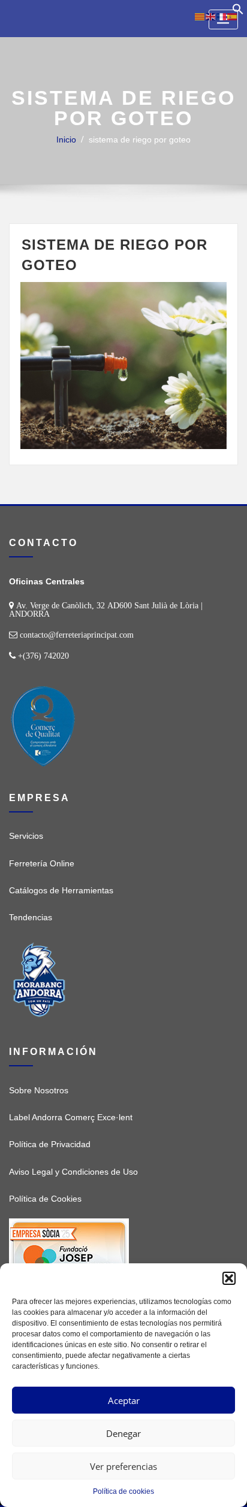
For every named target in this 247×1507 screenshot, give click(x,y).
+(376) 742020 (43, 655)
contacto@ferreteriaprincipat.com (77, 634)
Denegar (123, 1433)
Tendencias (30, 917)
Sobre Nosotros (38, 1090)
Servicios (26, 836)
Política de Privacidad (50, 1144)
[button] (229, 1278)
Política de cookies (123, 1491)
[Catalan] (200, 16)
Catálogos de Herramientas (61, 890)
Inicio (66, 139)
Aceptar (124, 1400)
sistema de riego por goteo (140, 139)
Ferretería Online (41, 863)
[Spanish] (232, 16)
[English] (211, 16)
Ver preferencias (123, 1466)
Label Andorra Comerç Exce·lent (70, 1117)
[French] (221, 16)
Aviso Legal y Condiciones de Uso (73, 1172)
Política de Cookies (45, 1198)
